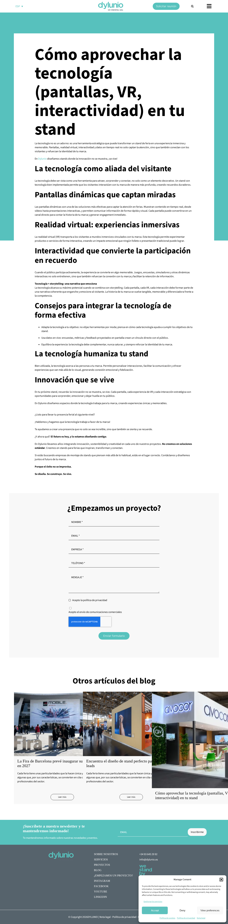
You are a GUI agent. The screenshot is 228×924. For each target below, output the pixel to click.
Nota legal (201, 918)
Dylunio (42, 159)
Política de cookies (167, 918)
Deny (182, 910)
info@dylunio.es (148, 859)
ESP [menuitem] (18, 6)
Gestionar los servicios (153, 901)
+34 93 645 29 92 (148, 854)
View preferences (209, 910)
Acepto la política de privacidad (89, 600)
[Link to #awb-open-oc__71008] (209, 6)
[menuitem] (19, 6)
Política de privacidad (186, 918)
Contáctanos (168, 455)
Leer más (62, 796)
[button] (221, 879)
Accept (155, 910)
